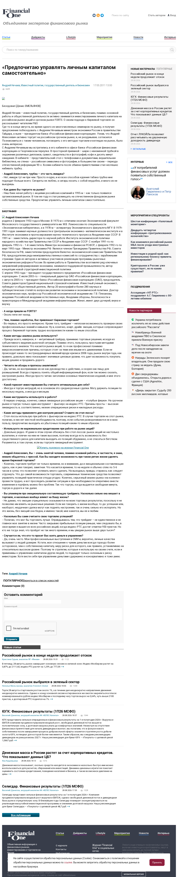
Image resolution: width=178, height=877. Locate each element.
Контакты (61, 849)
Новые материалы (143, 68)
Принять (157, 862)
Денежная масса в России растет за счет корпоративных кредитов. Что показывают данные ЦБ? (57, 754)
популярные (164, 68)
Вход (173, 15)
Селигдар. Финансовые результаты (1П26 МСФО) (42, 786)
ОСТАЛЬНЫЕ (139, 148)
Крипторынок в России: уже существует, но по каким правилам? (148, 268)
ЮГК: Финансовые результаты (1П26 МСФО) (38, 711)
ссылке (68, 862)
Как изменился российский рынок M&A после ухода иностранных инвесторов (151, 244)
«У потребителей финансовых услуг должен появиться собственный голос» (150, 173)
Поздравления (140, 286)
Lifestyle (71, 37)
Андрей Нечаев (18, 573)
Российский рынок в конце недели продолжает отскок (47, 655)
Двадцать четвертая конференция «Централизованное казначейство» (151, 233)
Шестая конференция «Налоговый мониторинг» (151, 223)
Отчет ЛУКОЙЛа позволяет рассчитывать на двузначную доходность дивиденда (149, 137)
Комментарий (10, 606)
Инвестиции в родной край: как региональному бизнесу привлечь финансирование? (151, 256)
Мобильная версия (134, 874)
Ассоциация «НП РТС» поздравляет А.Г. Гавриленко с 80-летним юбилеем (151, 295)
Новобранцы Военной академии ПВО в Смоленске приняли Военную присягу (149, 336)
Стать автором (156, 15)
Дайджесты (38, 37)
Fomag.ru (16, 13)
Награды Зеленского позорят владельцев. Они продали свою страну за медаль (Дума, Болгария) (151, 363)
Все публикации (21, 815)
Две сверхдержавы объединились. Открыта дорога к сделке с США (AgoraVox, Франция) (151, 379)
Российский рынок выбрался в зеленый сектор (40, 681)
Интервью (170, 37)
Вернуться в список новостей (41, 580)
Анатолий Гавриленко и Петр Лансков (158, 191)
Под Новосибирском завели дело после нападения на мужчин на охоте (150, 349)
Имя (6, 598)
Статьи (6, 37)
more (62, 666)
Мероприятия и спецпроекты (150, 215)
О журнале (61, 845)
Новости (138, 37)
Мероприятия (104, 37)
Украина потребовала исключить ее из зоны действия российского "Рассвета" (151, 323)
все (170, 162)
